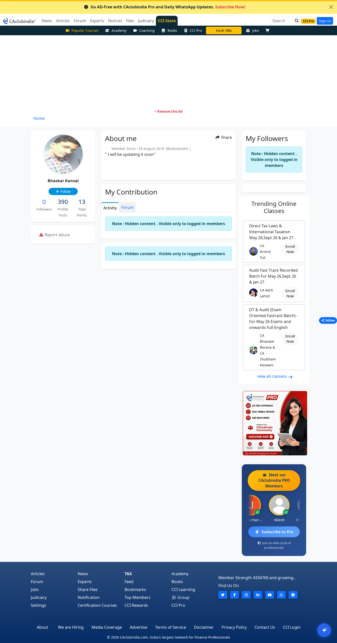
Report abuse (57, 234)
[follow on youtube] (269, 595)
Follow (65, 191)
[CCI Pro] (274, 423)
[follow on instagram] (246, 595)
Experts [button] (97, 20)
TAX (128, 573)
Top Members (137, 597)
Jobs (255, 30)
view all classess (272, 376)
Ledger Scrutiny (224, 30)
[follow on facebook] (234, 595)
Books (172, 30)
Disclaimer (204, 627)
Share (226, 137)
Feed (129, 581)
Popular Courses (85, 30)
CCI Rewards (136, 605)
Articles (38, 573)
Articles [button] (63, 20)
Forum (37, 581)
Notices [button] (115, 20)
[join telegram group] (293, 595)
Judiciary (39, 597)
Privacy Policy (234, 627)
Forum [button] (80, 20)
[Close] (331, 7)
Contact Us (265, 627)
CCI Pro (196, 30)
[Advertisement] (168, 72)
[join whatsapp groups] (281, 595)
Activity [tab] (110, 208)
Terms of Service (170, 627)
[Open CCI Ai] (324, 630)
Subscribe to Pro (277, 532)
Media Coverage (107, 627)
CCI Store (167, 20)
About (42, 627)
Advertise (138, 627)
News (83, 573)
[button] (295, 21)
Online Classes (274, 207)
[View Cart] (268, 30)
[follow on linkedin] (258, 595)
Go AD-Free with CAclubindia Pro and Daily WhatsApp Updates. (168, 7)
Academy (119, 30)
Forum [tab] (127, 207)
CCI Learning (183, 589)
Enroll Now (290, 249)
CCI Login (291, 627)
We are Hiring (71, 627)
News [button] (47, 20)
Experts (85, 581)
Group (182, 597)
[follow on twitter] (222, 595)
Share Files (88, 589)
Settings (38, 605)
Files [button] (130, 20)
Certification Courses (97, 605)
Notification (89, 597)
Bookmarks (135, 589)
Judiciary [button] (146, 20)
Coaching (147, 30)
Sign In (325, 20)
